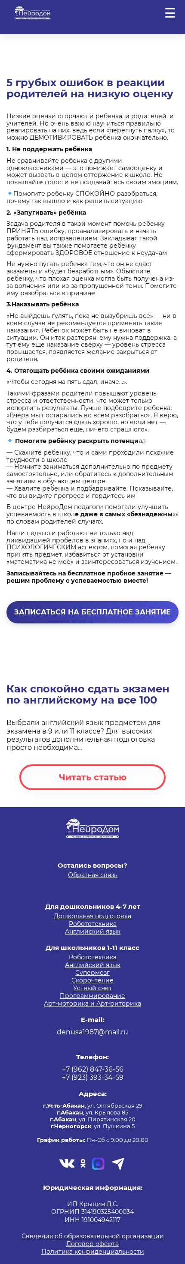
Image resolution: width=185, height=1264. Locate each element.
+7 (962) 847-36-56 (92, 1069)
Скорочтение (92, 980)
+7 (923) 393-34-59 (92, 1077)
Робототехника (93, 924)
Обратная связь (92, 875)
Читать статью (92, 777)
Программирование (92, 996)
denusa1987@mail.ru (92, 1032)
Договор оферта (92, 1244)
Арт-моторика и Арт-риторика (92, 1003)
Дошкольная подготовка (92, 916)
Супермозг (92, 973)
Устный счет (92, 988)
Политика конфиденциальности (92, 1252)
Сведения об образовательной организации (93, 1236)
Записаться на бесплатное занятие (92, 612)
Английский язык (92, 932)
